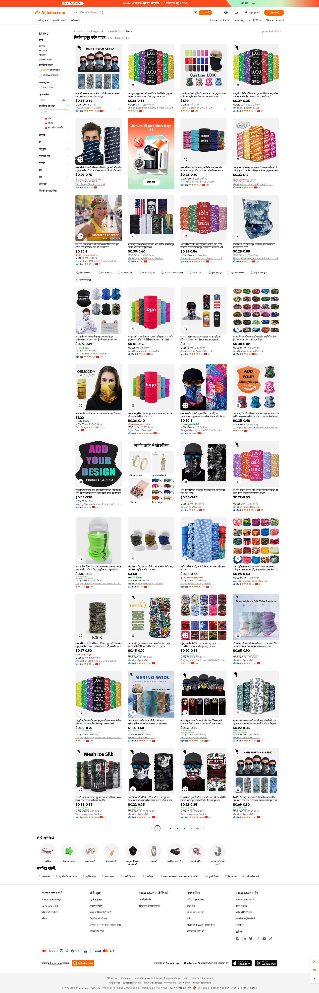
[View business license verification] (189, 988)
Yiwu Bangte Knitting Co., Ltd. (90, 427)
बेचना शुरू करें (241, 906)
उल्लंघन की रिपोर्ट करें (195, 931)
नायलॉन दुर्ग (149, 876)
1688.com (125, 978)
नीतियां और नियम (97, 931)
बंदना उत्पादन (110, 876)
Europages (207, 978)
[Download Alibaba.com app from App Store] (242, 963)
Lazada (159, 978)
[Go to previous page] (151, 828)
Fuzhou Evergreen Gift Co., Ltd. (196, 107)
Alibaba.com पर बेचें (245, 899)
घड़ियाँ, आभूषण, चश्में (95, 31)
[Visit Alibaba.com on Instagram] (258, 939)
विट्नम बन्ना (232, 876)
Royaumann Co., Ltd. (191, 507)
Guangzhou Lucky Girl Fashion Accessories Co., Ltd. (256, 427)
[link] (314, 961)
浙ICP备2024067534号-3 (244, 988)
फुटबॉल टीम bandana (68, 876)
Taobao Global (173, 978)
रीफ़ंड (189, 918)
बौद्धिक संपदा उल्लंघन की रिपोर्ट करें (201, 924)
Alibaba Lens (55, 963)
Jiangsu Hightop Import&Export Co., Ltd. (201, 430)
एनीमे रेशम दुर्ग (216, 273)
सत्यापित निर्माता (145, 899)
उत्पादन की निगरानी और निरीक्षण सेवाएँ (105, 924)
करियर (44, 918)
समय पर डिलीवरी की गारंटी (100, 912)
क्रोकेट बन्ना (91, 876)
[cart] (236, 13)
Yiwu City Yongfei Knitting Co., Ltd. (145, 258)
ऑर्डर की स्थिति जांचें (244, 912)
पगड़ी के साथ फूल (260, 273)
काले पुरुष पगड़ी (85, 280)
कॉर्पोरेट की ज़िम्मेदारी (50, 912)
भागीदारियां (240, 924)
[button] (195, 13)
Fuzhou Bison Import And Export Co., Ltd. (201, 258)
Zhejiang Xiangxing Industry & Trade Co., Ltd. (150, 107)
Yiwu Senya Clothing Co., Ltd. (90, 184)
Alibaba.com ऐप (192, 963)
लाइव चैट (191, 906)
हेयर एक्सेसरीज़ (114, 31)
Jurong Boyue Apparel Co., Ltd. (196, 351)
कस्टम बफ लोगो (127, 273)
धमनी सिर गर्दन (130, 876)
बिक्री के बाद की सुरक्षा (99, 918)
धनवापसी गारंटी (96, 906)
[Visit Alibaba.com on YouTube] (264, 939)
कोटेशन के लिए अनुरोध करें (149, 906)
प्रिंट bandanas (237, 273)
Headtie (46, 876)
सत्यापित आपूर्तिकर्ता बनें (245, 918)
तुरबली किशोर (214, 876)
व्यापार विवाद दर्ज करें (195, 912)
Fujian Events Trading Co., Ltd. (143, 430)
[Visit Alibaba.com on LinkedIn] (244, 939)
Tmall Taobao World (143, 978)
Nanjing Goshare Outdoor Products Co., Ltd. (98, 504)
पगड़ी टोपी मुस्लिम (148, 273)
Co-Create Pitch (50, 906)
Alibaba (78, 31)
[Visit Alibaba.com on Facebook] (238, 939)
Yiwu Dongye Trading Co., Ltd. (248, 351)
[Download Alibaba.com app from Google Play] (266, 963)
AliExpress (112, 978)
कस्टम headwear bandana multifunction (181, 876)
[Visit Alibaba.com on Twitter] (251, 939)
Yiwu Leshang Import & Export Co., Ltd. (253, 184)
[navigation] (53, 430)
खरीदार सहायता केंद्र (195, 899)
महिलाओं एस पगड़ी (253, 876)
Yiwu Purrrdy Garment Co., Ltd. (91, 353)
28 (197, 828)
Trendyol (194, 978)
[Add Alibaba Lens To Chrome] (83, 963)
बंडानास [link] (129, 31)
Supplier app (173, 963)
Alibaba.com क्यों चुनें (51, 899)
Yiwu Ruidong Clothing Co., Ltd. (144, 351)
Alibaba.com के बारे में (52, 892)
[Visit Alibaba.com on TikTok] (271, 939)
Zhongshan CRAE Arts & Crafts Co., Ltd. (95, 261)
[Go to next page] (204, 828)
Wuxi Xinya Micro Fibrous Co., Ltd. (197, 181)
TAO (185, 978)
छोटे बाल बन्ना (106, 273)
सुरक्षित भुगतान (96, 899)
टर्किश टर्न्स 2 (197, 273)
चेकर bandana (86, 273)
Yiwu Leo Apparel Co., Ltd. (88, 107)
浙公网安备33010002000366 (213, 988)
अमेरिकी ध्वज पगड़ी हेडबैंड (173, 273)
